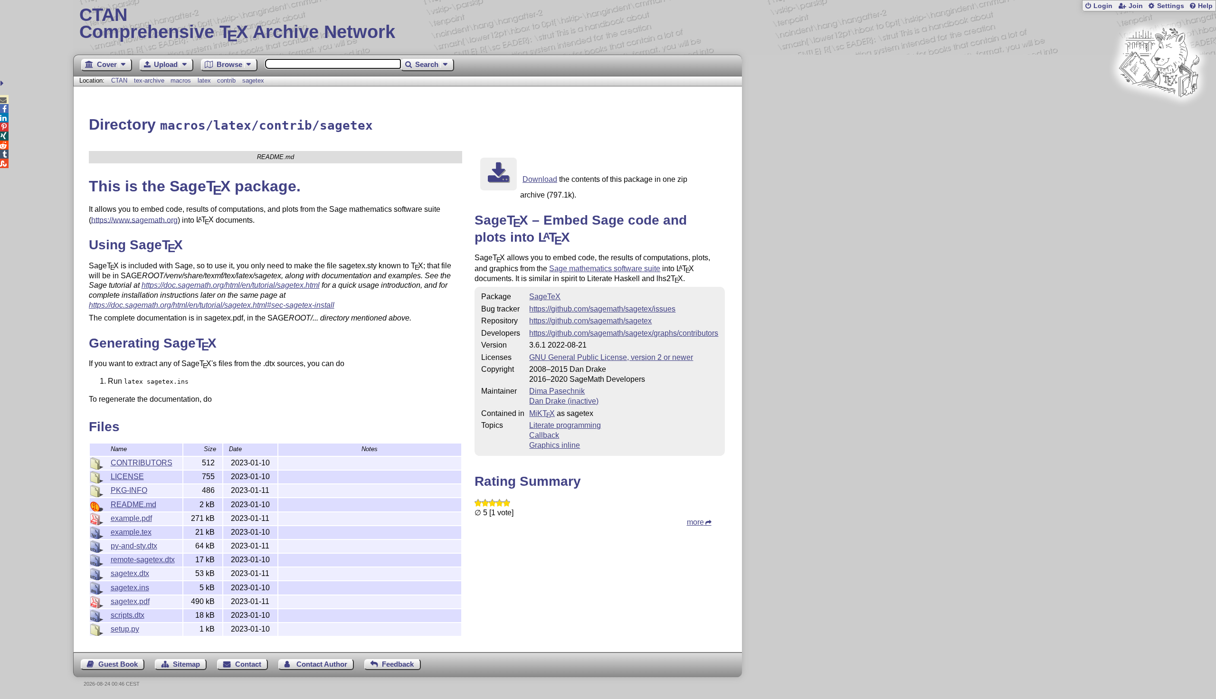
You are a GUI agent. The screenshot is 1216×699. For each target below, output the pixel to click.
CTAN (119, 80)
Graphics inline (554, 445)
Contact (248, 664)
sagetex (253, 80)
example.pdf (131, 518)
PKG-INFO (129, 490)
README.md (133, 505)
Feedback (398, 664)
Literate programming (565, 425)
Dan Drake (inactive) (563, 401)
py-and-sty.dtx (134, 546)
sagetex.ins (130, 588)
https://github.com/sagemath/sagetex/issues (602, 309)
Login (1102, 5)
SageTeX (544, 297)
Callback (544, 435)
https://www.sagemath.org (134, 220)
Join (1136, 5)
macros (181, 80)
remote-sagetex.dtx (143, 560)
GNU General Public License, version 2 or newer (611, 357)
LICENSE (127, 476)
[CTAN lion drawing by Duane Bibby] (1159, 115)
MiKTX (542, 413)
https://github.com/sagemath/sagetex (590, 321)
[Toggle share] (3, 83)
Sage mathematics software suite (604, 268)
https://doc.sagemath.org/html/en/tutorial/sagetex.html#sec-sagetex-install (211, 305)
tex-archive (149, 80)
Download (539, 179)
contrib (226, 80)
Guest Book (118, 664)
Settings (1170, 5)
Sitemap (186, 664)
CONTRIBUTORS (141, 463)
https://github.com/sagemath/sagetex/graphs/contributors (623, 333)
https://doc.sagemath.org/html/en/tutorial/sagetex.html (231, 285)
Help (1205, 5)
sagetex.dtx (130, 573)
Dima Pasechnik (557, 391)
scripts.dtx (127, 615)
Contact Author (321, 664)
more (695, 522)
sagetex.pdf (130, 601)
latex (204, 80)
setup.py (125, 629)
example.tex (131, 532)
